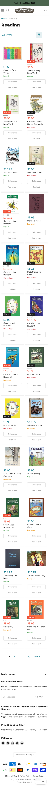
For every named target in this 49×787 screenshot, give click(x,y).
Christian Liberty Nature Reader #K (35, 123)
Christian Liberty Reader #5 (10, 375)
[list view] (45, 35)
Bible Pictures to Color (34, 525)
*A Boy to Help (33, 473)
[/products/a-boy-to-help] (36, 456)
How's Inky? (8, 626)
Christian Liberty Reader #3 (10, 222)
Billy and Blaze (33, 374)
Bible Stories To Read (34, 273)
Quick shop (12, 82)
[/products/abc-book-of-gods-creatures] (12, 456)
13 (29, 656)
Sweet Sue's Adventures (8, 526)
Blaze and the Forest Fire (36, 628)
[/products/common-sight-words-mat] (12, 53)
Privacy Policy (38, 776)
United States (23, 754)
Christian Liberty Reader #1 (10, 273)
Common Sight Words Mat (9, 71)
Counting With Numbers (9, 324)
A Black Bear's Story (36, 575)
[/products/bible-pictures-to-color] (36, 507)
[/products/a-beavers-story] (36, 408)
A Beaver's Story (34, 425)
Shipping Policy (11, 776)
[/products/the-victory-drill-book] (12, 558)
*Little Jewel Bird (34, 172)
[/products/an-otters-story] (12, 155)
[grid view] (39, 35)
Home (4, 18)
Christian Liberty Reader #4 (34, 324)
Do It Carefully (9, 425)
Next (36, 656)
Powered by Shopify (24, 782)
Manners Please (34, 220)
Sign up (39, 696)
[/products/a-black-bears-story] (36, 558)
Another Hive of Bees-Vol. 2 (10, 123)
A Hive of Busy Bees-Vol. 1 (33, 71)
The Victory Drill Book (10, 577)
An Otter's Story (10, 172)
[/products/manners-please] (36, 204)
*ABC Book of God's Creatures (12, 475)
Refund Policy (25, 776)
